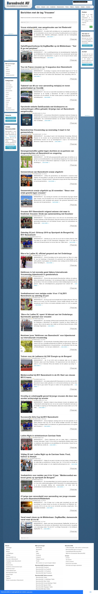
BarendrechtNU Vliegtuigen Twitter (44, 587)
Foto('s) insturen (70, 561)
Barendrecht (8, 88)
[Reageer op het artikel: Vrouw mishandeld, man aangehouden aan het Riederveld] (33, 29)
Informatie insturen (11, 120)
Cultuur (7, 92)
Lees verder (50, 36)
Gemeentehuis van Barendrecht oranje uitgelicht (42, 171)
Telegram (8, 69)
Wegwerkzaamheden (10, 109)
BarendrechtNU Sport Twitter (43, 589)
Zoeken (83, 7)
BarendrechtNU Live (11, 557)
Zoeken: (84, 24)
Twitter (7, 67)
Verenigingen (8, 107)
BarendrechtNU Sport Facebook (44, 573)
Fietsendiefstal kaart (11, 570)
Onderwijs (8, 100)
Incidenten (52, 7)
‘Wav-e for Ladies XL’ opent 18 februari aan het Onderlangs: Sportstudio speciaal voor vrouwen (47, 315)
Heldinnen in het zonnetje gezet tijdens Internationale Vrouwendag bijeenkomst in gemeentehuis (44, 273)
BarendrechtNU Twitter (41, 577)
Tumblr (37, 561)
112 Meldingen (9, 553)
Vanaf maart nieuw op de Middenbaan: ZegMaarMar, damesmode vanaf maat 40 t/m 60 (49, 518)
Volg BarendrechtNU (10, 75)
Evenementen (60, 7)
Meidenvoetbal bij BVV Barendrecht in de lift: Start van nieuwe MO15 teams (48, 376)
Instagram (8, 73)
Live (48, 7)
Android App (39, 547)
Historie (7, 94)
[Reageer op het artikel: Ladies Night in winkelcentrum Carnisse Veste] (31, 437)
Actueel (43, 7)
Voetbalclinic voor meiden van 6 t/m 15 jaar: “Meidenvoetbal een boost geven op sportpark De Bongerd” (49, 476)
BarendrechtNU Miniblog (10, 147)
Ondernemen (8, 98)
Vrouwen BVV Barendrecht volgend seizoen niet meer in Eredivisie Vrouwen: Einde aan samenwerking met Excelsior (47, 212)
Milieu (7, 96)
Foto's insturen (11, 117)
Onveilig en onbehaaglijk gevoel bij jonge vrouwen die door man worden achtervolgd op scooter (49, 397)
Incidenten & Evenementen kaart (14, 566)
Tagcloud (8, 578)
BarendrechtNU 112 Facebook (43, 571)
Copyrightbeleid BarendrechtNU (73, 551)
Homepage (8, 547)
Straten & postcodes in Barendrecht (14, 580)
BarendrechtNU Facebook (42, 567)
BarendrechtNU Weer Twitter (43, 581)
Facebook (8, 71)
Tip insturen (69, 559)
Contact (88, 7)
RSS (37, 551)
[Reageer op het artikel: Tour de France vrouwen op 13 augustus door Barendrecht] (30, 69)
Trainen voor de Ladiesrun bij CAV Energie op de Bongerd (46, 356)
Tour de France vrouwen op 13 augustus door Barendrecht (46, 67)
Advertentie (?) (10, 33)
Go (91, 26)
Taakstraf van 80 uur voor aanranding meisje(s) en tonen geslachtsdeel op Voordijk (45, 86)
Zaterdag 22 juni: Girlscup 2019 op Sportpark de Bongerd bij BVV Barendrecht (47, 233)
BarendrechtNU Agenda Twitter (43, 585)
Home (38, 7)
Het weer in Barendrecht (12, 559)
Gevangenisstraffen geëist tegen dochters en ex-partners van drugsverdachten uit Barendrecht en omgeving (47, 151)
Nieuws (8, 551)
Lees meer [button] (29, 592)
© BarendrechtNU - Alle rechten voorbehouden (77, 547)
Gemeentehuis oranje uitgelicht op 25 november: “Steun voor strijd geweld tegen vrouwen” (47, 191)
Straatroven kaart (10, 568)
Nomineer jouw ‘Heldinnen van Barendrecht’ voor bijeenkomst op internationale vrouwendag (48, 336)
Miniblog (8, 555)
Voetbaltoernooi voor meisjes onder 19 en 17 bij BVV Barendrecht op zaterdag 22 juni (44, 294)
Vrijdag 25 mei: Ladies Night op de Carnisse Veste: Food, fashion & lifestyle (46, 455)
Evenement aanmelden (71, 563)
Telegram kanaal (40, 559)
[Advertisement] (11, 21)
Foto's (67, 7)
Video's (72, 7)
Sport (7, 106)
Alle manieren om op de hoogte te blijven (46, 563)
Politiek (7, 102)
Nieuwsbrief (8, 65)
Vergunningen (9, 574)
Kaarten (77, 7)
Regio (7, 104)
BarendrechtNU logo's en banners (74, 549)
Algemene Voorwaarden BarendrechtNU (75, 553)
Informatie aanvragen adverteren (74, 565)
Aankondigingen (9, 86)
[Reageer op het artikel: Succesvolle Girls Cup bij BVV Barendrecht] (31, 419)
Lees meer (74, 39)
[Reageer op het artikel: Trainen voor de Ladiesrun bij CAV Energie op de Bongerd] (31, 358)
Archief (87, 64)
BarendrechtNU (9, 90)
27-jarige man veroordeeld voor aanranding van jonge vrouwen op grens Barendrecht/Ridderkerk (48, 497)
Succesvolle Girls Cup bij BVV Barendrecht (39, 417)
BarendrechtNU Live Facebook (43, 569)
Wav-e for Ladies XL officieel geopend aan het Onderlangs (46, 253)
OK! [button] (90, 592)
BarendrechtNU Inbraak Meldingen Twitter (46, 583)
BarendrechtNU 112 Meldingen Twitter (45, 579)
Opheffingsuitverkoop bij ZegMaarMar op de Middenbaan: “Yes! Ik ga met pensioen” (48, 47)
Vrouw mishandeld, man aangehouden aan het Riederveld (46, 27)
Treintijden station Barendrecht (13, 561)
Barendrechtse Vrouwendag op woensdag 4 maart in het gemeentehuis (45, 131)
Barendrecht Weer (87, 45)
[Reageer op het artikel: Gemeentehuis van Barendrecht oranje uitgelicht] (32, 173)
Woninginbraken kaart (11, 572)
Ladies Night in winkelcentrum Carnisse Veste (41, 435)
